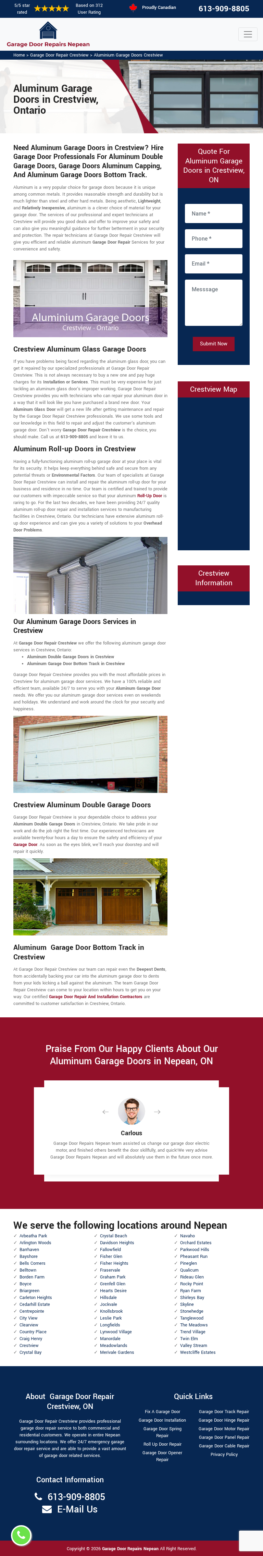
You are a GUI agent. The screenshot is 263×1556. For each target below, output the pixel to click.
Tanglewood (191, 1318)
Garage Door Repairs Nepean (131, 1549)
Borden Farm (32, 1277)
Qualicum (189, 1270)
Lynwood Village (116, 1332)
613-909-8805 (224, 8)
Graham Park (112, 1277)
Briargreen (29, 1291)
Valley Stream (193, 1346)
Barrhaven (29, 1250)
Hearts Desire (113, 1291)
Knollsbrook (111, 1311)
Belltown (28, 1270)
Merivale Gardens (117, 1352)
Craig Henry (31, 1339)
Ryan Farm (190, 1291)
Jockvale (108, 1304)
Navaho (187, 1236)
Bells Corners (33, 1263)
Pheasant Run (194, 1256)
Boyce (26, 1284)
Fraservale (110, 1270)
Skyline (187, 1304)
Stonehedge (191, 1311)
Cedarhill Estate (35, 1304)
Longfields (110, 1325)
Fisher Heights (114, 1263)
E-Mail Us (77, 1509)
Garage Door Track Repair (224, 1412)
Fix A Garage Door (162, 1412)
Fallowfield (110, 1250)
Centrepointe (32, 1311)
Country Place (33, 1332)
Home (19, 55)
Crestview (29, 1346)
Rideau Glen (192, 1277)
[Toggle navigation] (248, 34)
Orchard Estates (196, 1243)
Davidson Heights (117, 1243)
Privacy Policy (224, 1454)
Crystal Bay (30, 1352)
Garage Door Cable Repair (224, 1446)
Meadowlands (113, 1346)
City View (29, 1318)
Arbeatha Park (33, 1236)
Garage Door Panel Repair (224, 1437)
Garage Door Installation (162, 1420)
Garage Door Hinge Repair (224, 1420)
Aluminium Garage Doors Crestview (128, 55)
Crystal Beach (113, 1236)
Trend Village (192, 1332)
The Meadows (194, 1325)
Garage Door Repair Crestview (59, 55)
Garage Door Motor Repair (224, 1429)
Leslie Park (111, 1318)
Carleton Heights (36, 1298)
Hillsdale (108, 1298)
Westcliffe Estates (198, 1352)
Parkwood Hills (194, 1250)
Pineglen (188, 1263)
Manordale (110, 1339)
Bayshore (29, 1256)
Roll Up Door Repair (162, 1444)
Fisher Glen (111, 1256)
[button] (111, 1112)
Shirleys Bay (192, 1298)
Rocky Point (191, 1284)
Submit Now (213, 343)
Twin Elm (189, 1339)
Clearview (29, 1325)
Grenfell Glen (112, 1284)
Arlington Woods (35, 1243)
